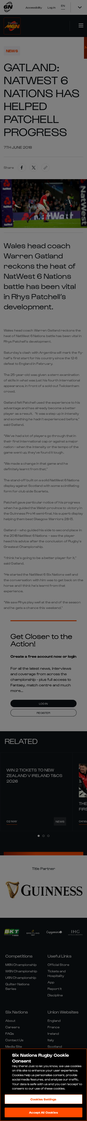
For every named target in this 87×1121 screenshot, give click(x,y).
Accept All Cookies (43, 1112)
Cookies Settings (43, 1099)
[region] (43, 1084)
